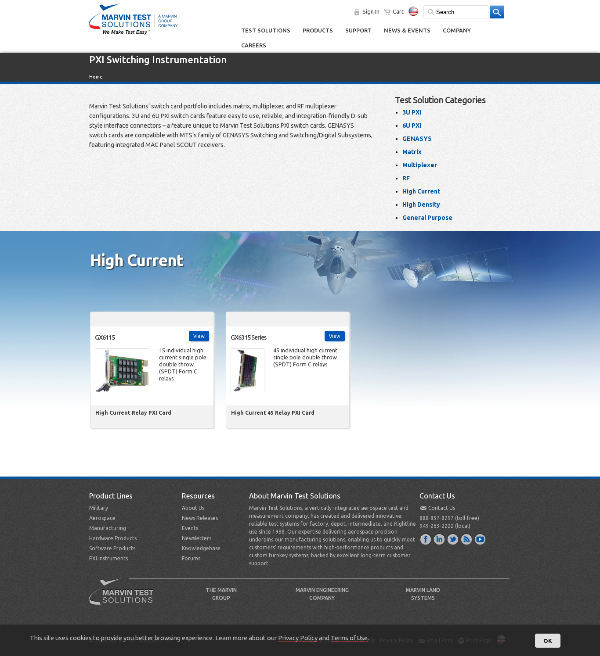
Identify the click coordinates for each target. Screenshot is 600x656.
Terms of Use (349, 638)
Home (96, 76)
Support (358, 30)
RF (406, 178)
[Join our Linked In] (439, 538)
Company (457, 30)
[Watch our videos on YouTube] (480, 538)
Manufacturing (107, 528)
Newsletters (196, 538)
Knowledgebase (201, 548)
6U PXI (411, 125)
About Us (193, 508)
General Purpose (427, 217)
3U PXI (411, 112)
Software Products (112, 548)
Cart (398, 11)
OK (547, 641)
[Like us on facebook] (426, 538)
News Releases (200, 518)
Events (190, 528)
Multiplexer (419, 164)
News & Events (407, 30)
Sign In (371, 11)
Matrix (412, 151)
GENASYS (417, 138)
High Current (421, 191)
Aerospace (102, 518)
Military (98, 508)
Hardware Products (113, 538)
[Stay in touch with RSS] (466, 538)
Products (318, 30)
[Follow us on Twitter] (453, 538)
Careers (253, 45)
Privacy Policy (298, 638)
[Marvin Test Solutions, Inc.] (133, 35)
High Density (421, 204)
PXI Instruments (108, 558)
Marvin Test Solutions (124, 598)
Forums (191, 558)
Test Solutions (265, 30)
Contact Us (441, 508)
